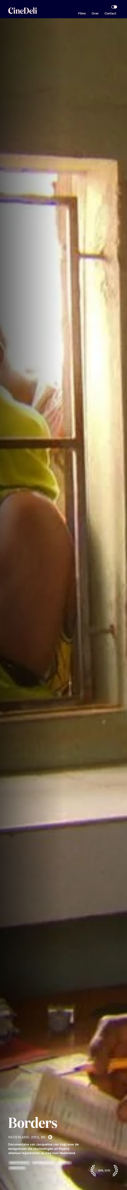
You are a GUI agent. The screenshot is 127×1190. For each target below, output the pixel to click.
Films (82, 13)
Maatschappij (19, 1162)
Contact (110, 13)
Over (95, 13)
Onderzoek (17, 1168)
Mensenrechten (43, 1162)
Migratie (64, 1162)
